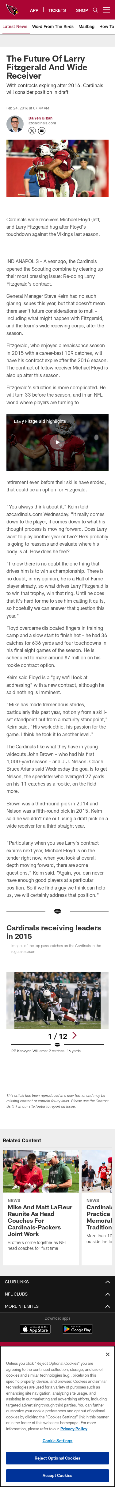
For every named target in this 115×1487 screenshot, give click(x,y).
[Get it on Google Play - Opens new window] (77, 1332)
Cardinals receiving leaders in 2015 (53, 931)
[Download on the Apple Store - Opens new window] (35, 1330)
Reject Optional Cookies (57, 1458)
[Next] (74, 1035)
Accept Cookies (57, 1475)
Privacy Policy (73, 1428)
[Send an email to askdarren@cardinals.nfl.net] (41, 130)
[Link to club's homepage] (12, 7)
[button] (57, 442)
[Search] (95, 10)
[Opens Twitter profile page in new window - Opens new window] (32, 130)
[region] (57, 1416)
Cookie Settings (58, 1440)
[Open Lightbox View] (57, 1012)
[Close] (107, 1354)
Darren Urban (40, 118)
